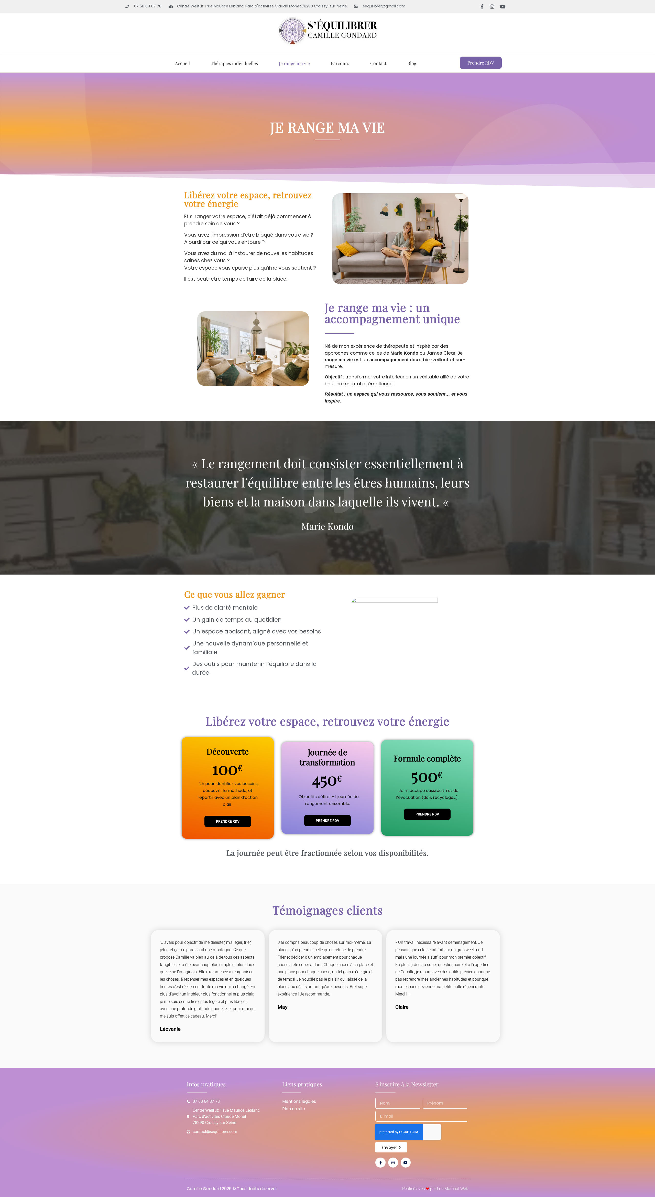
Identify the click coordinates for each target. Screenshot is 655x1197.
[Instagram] (492, 6)
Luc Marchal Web (452, 1188)
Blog (411, 63)
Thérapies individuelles (234, 63)
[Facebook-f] (482, 6)
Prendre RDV (227, 821)
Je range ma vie (294, 63)
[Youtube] (502, 6)
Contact (378, 63)
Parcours (340, 63)
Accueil (182, 63)
